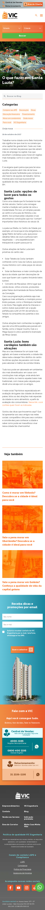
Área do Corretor (10, 825)
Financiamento (28, 114)
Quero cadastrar (19, 650)
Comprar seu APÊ (10, 110)
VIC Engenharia (20, 122)
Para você (7, 122)
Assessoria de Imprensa (22, 873)
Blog (26, 811)
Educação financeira (11, 114)
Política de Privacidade (22, 869)
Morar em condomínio (12, 118)
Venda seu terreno (11, 817)
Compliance (22, 866)
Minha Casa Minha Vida (32, 825)
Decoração (24, 110)
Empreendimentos (11, 806)
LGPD (22, 862)
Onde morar (28, 118)
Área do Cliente (35, 4)
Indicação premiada (28, 818)
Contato (6, 811)
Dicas (33, 110)
